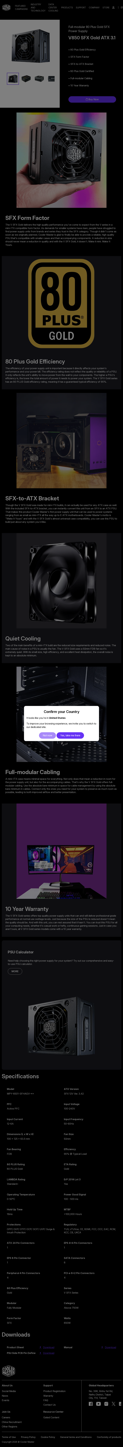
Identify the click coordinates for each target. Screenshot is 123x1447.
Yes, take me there (70, 735)
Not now (47, 735)
